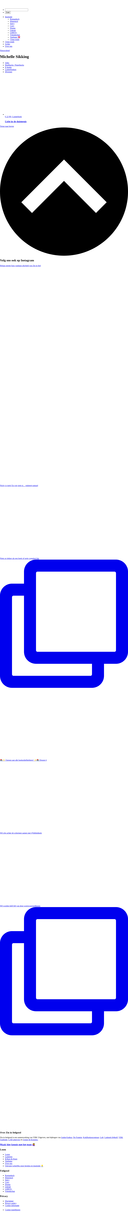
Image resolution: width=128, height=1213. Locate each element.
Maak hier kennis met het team (16, 1144)
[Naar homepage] (22, 5)
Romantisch (14, 19)
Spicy (12, 24)
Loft (101, 1137)
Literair (13, 30)
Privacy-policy (10, 1203)
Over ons (8, 46)
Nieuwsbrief (5, 50)
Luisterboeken (10, 69)
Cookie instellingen (12, 1210)
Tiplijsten (8, 1161)
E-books (8, 67)
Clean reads (14, 39)
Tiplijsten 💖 (15, 37)
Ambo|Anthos (66, 1137)
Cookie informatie (12, 1205)
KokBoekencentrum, (91, 1137)
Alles (7, 63)
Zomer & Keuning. (30, 1140)
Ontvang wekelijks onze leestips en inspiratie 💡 (24, 1166)
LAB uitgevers (14, 1140)
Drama (12, 28)
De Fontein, (77, 1137)
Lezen (7, 1154)
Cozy (12, 26)
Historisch (14, 21)
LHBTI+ (13, 33)
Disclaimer (9, 1201)
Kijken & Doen (11, 1159)
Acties (7, 44)
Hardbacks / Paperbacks (14, 65)
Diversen (8, 72)
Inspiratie (8, 17)
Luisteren (8, 1157)
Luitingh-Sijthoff (111, 1137)
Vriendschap (15, 35)
